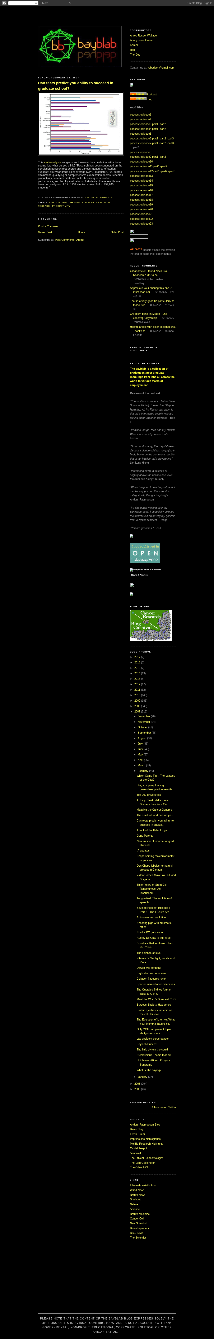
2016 (137, 662)
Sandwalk (136, 1153)
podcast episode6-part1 (144, 138)
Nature (134, 1204)
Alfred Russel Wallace (143, 35)
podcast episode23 (141, 223)
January (143, 1076)
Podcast (152, 94)
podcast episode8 (140, 152)
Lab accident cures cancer (153, 1038)
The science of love (148, 952)
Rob (132, 49)
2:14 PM (89, 197)
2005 (137, 1089)
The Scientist (138, 1237)
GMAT (65, 202)
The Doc (135, 54)
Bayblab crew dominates (151, 973)
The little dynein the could (152, 1049)
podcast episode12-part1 (145, 171)
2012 (137, 684)
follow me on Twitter (164, 1107)
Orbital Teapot (138, 1148)
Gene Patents (145, 835)
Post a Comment (48, 226)
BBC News (136, 1233)
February (143, 770)
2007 (137, 711)
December (144, 716)
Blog (149, 99)
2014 (137, 673)
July (141, 743)
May (141, 754)
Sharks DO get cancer (150, 932)
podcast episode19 (141, 204)
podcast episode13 (141, 175)
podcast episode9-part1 (144, 156)
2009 (137, 700)
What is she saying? (149, 1070)
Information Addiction (142, 1185)
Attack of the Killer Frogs (152, 830)
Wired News (137, 1190)
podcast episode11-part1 (144, 166)
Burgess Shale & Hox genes (154, 1004)
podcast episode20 (141, 209)
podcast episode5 (140, 133)
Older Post (117, 232)
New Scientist (138, 1223)
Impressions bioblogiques (145, 1138)
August (142, 738)
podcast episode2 (140, 119)
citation (54, 202)
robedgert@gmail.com (161, 67)
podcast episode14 (141, 180)
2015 (137, 668)
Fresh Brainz (137, 1134)
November (144, 721)
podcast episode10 (141, 161)
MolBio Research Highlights (146, 1143)
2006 (137, 1083)
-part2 (162, 124)
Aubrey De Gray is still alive (154, 937)
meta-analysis (52, 162)
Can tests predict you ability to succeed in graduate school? (75, 85)
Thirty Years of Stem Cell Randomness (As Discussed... (152, 888)
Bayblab (107, 16)
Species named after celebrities (156, 984)
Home (81, 232)
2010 (137, 695)
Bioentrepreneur (139, 1228)
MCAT (107, 202)
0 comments (104, 197)
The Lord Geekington (142, 1162)
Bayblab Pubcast (147, 1044)
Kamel (134, 45)
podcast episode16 (141, 190)
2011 (137, 689)
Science (135, 1209)
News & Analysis (140, 575)
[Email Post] (113, 197)
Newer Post (45, 232)
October (143, 727)
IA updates (143, 850)
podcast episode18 (141, 199)
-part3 (170, 138)
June (141, 749)
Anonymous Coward (142, 40)
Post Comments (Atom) (69, 239)
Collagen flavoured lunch (151, 978)
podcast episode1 (140, 114)
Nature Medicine (140, 1214)
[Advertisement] (107, 1281)
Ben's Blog (136, 1129)
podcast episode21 (141, 214)
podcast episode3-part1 (144, 124)
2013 (137, 678)
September (145, 732)
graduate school (82, 202)
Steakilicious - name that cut (154, 1055)
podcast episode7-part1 (144, 143)
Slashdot (135, 1199)
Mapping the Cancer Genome (154, 809)
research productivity (54, 206)
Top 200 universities (149, 794)
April (141, 760)
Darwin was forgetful (149, 967)
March (142, 765)
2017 (137, 657)
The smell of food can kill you (154, 815)
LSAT (99, 202)
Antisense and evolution (151, 917)
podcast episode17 (141, 194)
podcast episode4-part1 (144, 128)
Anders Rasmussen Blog (145, 1124)
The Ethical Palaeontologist (146, 1158)
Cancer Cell (137, 1218)
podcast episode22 (141, 218)
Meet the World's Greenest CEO (156, 999)
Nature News (137, 1194)
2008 (137, 706)
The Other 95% (139, 1167)
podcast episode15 (141, 185)
